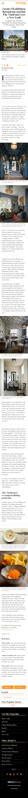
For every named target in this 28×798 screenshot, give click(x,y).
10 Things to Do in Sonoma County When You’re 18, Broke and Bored (8, 687)
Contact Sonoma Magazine (10, 751)
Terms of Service (7, 764)
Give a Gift (5, 734)
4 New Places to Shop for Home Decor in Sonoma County (21, 687)
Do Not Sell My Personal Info (14, 785)
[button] (2, 40)
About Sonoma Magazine (9, 745)
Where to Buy (6, 719)
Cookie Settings (14, 788)
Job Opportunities (7, 755)
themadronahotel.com (7, 629)
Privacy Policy (6, 761)
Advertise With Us (7, 748)
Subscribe (5, 722)
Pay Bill (4, 728)
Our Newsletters (7, 758)
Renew (4, 731)
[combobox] (14, 697)
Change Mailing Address (9, 725)
